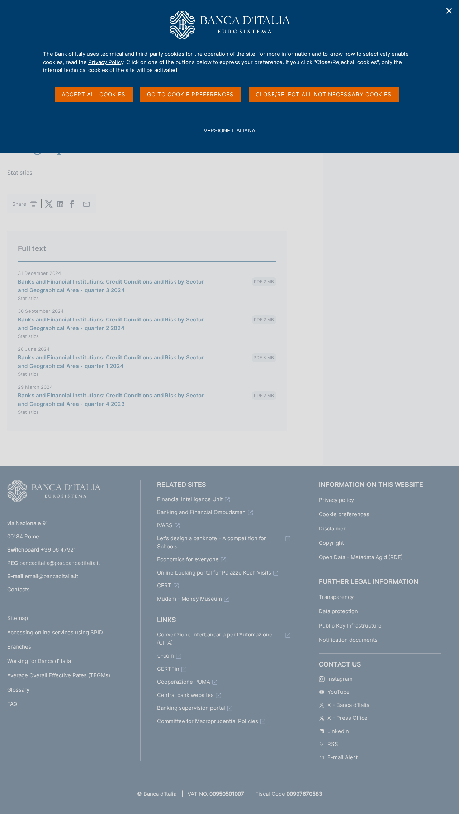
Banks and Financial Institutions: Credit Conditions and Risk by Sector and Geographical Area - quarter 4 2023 (111, 399)
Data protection (338, 611)
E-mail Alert (342, 757)
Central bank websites (185, 695)
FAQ (12, 704)
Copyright (331, 542)
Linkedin (338, 731)
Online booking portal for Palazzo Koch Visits (214, 572)
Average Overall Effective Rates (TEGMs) (58, 675)
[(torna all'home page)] (53, 492)
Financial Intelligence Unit (190, 499)
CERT (164, 585)
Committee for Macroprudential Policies (207, 721)
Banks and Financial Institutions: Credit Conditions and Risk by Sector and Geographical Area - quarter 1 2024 (111, 361)
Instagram (339, 678)
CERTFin (168, 668)
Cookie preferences (344, 514)
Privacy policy (336, 499)
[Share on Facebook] (71, 204)
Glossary (18, 689)
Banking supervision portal (191, 707)
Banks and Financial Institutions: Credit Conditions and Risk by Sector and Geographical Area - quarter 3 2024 (111, 286)
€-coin (165, 655)
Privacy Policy (105, 62)
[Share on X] (48, 204)
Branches (19, 646)
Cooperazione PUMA (183, 681)
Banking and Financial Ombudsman (201, 512)
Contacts (18, 589)
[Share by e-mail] (86, 204)
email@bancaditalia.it (51, 576)
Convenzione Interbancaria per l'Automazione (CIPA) (215, 638)
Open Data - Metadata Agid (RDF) (361, 557)
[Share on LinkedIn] (60, 204)
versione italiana (229, 134)
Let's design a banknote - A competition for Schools (211, 542)
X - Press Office (347, 717)
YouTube (338, 691)
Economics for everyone (188, 559)
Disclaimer (332, 528)
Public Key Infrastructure (350, 625)
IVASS (164, 525)
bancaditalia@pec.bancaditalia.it (59, 562)
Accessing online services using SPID (55, 632)
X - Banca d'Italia (348, 705)
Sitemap (17, 618)
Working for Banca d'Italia (39, 661)
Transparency (336, 596)
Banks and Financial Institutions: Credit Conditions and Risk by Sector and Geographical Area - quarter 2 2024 (111, 323)
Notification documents (348, 639)
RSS (332, 744)
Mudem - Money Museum (189, 598)
